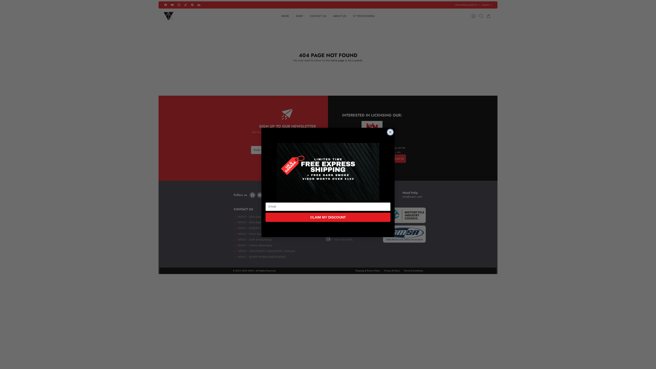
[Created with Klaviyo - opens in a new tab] (328, 239)
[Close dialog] (390, 132)
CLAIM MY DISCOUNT (328, 217)
